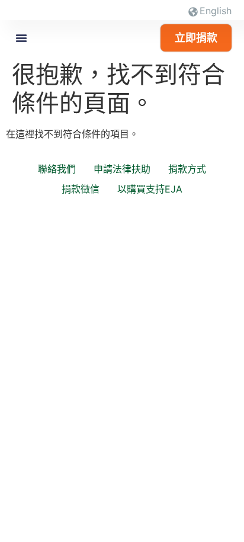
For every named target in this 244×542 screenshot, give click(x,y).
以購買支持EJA (149, 189)
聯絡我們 (57, 169)
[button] (21, 38)
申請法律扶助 (122, 169)
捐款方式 (187, 169)
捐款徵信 (80, 189)
